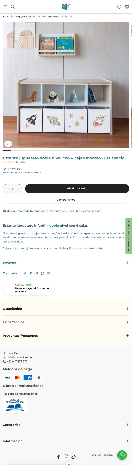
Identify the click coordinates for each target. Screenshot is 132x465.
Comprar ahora (66, 200)
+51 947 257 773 (17, 361)
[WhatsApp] (42, 273)
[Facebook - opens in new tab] (58, 457)
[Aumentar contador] (19, 189)
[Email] (48, 273)
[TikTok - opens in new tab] (73, 457)
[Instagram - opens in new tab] (66, 457)
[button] (5, 6)
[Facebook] (24, 273)
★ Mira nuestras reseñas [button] (129, 235)
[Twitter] (30, 273)
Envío (20, 173)
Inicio (5, 16)
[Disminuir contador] (6, 189)
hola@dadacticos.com (20, 357)
